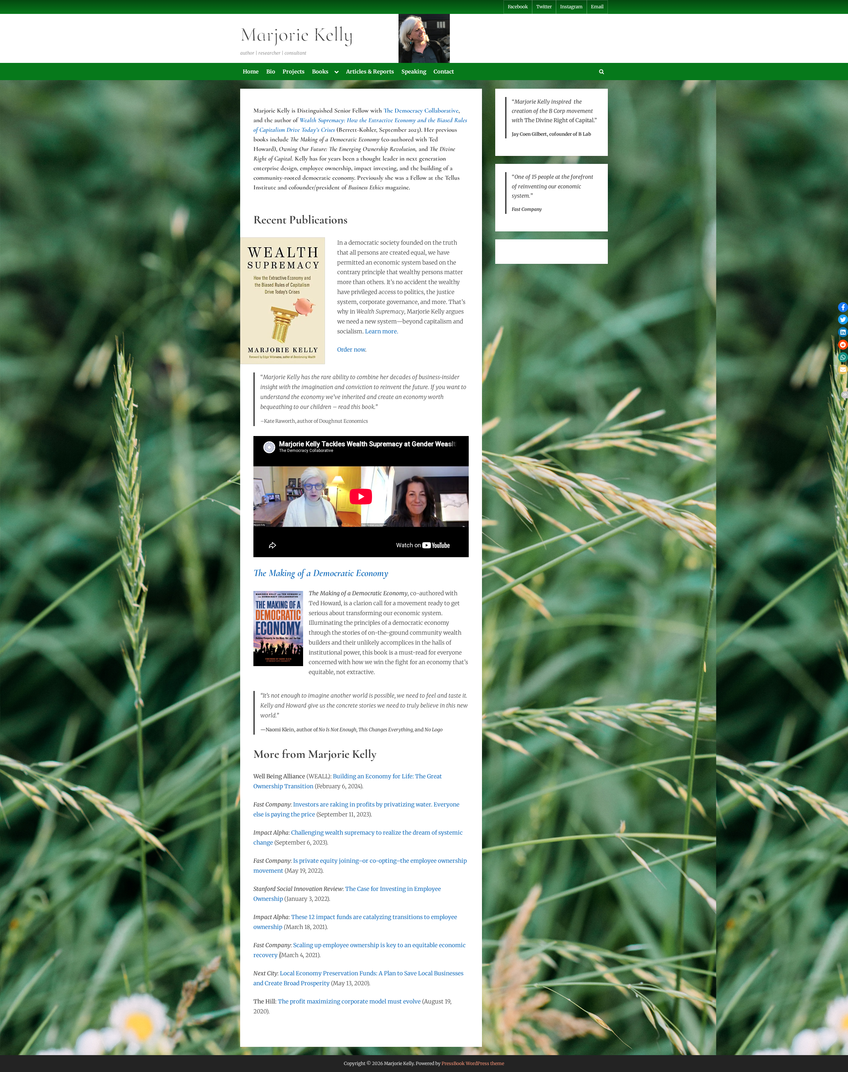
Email (597, 7)
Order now (351, 349)
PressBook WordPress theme (473, 1063)
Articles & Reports (370, 71)
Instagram (571, 7)
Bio (270, 71)
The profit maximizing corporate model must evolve (349, 1001)
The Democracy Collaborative (421, 111)
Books (320, 71)
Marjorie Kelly (296, 34)
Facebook (518, 7)
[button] (843, 307)
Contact (444, 71)
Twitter (544, 7)
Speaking (413, 71)
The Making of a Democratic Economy (321, 573)
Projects (293, 71)
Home (251, 71)
